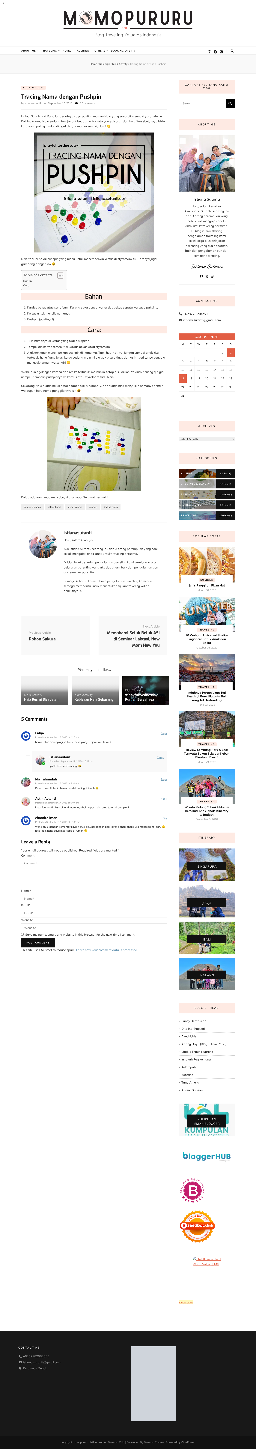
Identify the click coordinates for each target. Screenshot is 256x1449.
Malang (207, 975)
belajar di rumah (32, 506)
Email (25, 905)
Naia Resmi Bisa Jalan (41, 699)
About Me (28, 50)
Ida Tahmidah (46, 779)
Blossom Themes (154, 1442)
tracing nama (111, 506)
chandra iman (46, 818)
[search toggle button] (232, 50)
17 (182, 378)
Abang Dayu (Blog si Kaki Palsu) (203, 1044)
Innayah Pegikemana (196, 1059)
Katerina (187, 1075)
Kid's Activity (33, 87)
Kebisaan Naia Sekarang (94, 699)
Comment (27, 855)
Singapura (207, 866)
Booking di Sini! (123, 50)
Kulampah (188, 1067)
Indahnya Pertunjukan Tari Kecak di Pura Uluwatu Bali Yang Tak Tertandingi (206, 696)
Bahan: (27, 281)
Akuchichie (188, 1036)
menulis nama (74, 506)
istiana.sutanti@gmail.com (202, 320)
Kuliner (83, 50)
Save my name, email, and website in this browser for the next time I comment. (80, 934)
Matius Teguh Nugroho (197, 1052)
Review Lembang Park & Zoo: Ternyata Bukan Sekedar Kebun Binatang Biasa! (207, 753)
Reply (164, 733)
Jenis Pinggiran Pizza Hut (207, 585)
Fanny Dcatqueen (193, 1021)
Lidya (39, 733)
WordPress (188, 1442)
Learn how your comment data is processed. (107, 950)
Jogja (207, 903)
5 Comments (87, 103)
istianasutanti (33, 103)
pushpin (93, 506)
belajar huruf (54, 506)
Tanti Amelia (190, 1082)
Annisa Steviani (192, 1090)
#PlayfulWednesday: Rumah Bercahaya (141, 697)
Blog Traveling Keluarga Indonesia (128, 35)
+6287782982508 (196, 314)
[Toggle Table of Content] (59, 275)
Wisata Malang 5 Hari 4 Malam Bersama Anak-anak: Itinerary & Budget (206, 810)
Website (27, 920)
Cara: (26, 285)
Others (99, 50)
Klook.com (186, 1302)
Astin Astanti (45, 798)
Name (26, 891)
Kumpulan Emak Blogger (207, 1121)
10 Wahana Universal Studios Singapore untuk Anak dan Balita (206, 639)
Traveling (49, 50)
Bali (207, 939)
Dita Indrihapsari (193, 1028)
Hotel (67, 50)
